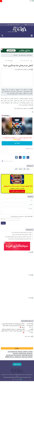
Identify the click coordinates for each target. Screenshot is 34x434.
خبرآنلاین (17, 29)
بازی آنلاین (20, 352)
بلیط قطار (30, 357)
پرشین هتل (15, 353)
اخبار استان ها (22, 55)
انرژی (20, 169)
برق (28, 169)
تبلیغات (11, 24)
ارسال (3, 223)
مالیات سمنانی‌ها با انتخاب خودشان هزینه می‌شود (21, 234)
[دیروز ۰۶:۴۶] (29, 325)
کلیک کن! (17, 143)
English (26, 24)
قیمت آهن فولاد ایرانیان (27, 355)
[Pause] (3, 133)
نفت (16, 169)
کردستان (15, 55)
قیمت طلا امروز (9, 355)
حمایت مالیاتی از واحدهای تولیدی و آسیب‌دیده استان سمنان (19, 239)
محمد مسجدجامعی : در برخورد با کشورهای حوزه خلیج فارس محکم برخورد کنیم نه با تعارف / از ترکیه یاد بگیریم (13, 330)
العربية (29, 24)
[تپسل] (2, 49)
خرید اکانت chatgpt (9, 357)
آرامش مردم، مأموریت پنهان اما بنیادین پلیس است (21, 232)
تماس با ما (17, 24)
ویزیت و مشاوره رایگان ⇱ (17, 191)
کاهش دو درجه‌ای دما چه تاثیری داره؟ (18, 65)
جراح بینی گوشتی (22, 353)
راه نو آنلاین (25, 352)
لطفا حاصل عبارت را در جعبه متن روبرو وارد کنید (22, 216)
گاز (24, 169)
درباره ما (14, 24)
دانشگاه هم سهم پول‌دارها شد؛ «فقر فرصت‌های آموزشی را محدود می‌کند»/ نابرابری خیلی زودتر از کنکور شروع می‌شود (13, 325)
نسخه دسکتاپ (17, 364)
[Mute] (6, 133)
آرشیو (9, 24)
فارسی (32, 24)
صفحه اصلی (29, 55)
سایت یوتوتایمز (18, 357)
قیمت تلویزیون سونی (12, 352)
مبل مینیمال (29, 353)
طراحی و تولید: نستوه (16, 379)
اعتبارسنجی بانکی (17, 355)
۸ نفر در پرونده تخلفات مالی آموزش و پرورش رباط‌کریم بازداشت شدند (18, 237)
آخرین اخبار (29, 230)
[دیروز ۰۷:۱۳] (29, 331)
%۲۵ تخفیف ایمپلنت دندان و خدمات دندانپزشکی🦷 (17, 186)
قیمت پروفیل (25, 357)
